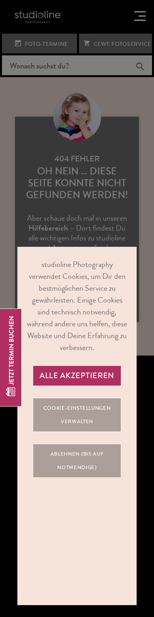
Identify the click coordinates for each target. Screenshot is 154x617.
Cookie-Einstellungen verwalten (77, 415)
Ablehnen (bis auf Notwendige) (77, 460)
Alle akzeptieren (77, 375)
